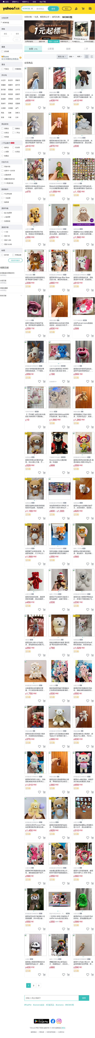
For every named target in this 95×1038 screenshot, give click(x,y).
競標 (68, 48)
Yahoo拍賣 (11, 8)
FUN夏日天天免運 (77, 41)
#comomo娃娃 (38, 1005)
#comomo (59, 1005)
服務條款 (34, 1032)
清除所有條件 (15, 260)
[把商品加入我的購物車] (44, 107)
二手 (86, 48)
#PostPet (27, 1005)
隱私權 (41, 1032)
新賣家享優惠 (88, 41)
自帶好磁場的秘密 (30, 41)
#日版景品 (50, 1005)
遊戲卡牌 (42, 41)
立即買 (51, 48)
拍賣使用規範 (51, 1032)
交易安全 (61, 1032)
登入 (66, 8)
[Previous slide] (25, 78)
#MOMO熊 (69, 1005)
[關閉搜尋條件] (32, 8)
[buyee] (11, 57)
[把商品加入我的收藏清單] (39, 107)
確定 (16, 39)
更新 (63, 1028)
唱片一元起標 (53, 41)
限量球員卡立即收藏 (65, 41)
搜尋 (84, 998)
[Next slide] (44, 78)
